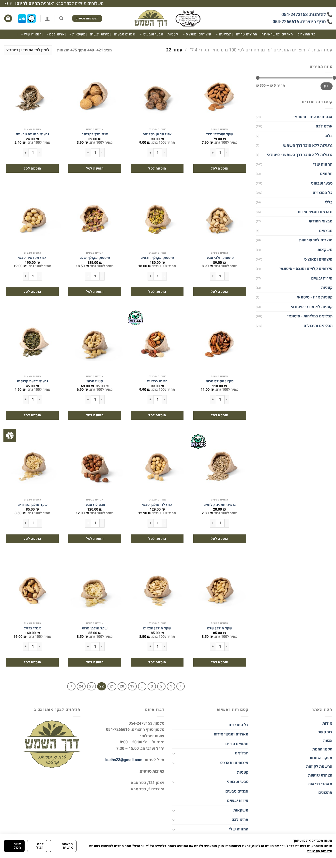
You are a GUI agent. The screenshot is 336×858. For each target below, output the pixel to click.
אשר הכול (17, 846)
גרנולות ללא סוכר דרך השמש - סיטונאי (299, 155)
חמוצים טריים (246, 34)
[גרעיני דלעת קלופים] (32, 341)
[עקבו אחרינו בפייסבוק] (10, 3)
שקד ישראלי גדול (219, 134)
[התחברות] (47, 18)
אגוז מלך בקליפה (94, 134)
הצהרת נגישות (319, 775)
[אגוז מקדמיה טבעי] (32, 218)
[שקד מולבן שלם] (219, 588)
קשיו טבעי (95, 381)
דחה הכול (40, 846)
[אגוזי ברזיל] (32, 588)
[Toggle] (174, 753)
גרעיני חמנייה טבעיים (32, 134)
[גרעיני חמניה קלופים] (219, 465)
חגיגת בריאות (157, 381)
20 (122, 686)
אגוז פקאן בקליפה (157, 134)
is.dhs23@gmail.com (123, 760)
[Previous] (180, 686)
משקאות (78, 34)
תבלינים (225, 34)
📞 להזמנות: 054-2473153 (306, 14)
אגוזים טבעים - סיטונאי (312, 117)
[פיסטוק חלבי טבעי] (219, 218)
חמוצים (326, 174)
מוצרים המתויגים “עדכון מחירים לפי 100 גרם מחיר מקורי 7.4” (247, 50)
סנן (326, 86)
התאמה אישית (67, 846)
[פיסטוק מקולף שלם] (94, 218)
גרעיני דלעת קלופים (32, 381)
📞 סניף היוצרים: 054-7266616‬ (302, 21)
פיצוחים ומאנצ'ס (198, 34)
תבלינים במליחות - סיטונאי (309, 316)
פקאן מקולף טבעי (220, 381)
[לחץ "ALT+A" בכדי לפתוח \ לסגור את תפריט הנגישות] (9, 435)
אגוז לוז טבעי (94, 505)
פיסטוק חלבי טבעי (219, 258)
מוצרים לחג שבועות (315, 240)
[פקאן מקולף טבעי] (219, 341)
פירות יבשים (99, 34)
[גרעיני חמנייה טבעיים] (32, 94)
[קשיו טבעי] (94, 341)
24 (81, 686)
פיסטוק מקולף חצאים (157, 258)
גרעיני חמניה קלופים (219, 505)
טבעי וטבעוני (153, 34)
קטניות (173, 34)
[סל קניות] (8, 19)
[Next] (71, 686)
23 (91, 686)
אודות (327, 723)
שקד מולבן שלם (219, 628)
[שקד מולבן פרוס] (94, 588)
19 (132, 686)
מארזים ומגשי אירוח (277, 34)
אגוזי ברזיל (32, 628)
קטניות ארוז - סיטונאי (314, 297)
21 (112, 686)
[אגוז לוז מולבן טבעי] (157, 465)
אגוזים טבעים (124, 34)
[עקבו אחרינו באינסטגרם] (6, 3)
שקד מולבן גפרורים (32, 505)
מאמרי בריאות (320, 784)
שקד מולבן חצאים (157, 628)
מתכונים (325, 793)
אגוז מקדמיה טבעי (32, 258)
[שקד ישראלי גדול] (219, 94)
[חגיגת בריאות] (157, 341)
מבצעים (325, 231)
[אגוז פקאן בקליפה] (157, 94)
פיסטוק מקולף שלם (94, 258)
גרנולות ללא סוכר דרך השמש (307, 145)
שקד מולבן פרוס (94, 628)
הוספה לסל (220, 168)
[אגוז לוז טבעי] (94, 465)
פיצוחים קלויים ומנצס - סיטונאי (305, 269)
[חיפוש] (61, 18)
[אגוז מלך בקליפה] (94, 94)
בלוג (328, 136)
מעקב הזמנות (321, 758)
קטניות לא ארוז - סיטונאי (311, 307)
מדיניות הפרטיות (319, 851)
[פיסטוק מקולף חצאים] (157, 218)
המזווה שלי (33, 34)
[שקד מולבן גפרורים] (32, 465)
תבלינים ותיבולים (317, 326)
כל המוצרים (306, 34)
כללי (328, 202)
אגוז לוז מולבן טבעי (157, 505)
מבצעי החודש (320, 221)
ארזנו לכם (56, 34)
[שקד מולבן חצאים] (157, 588)
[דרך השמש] (168, 18)
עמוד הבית (322, 50)
